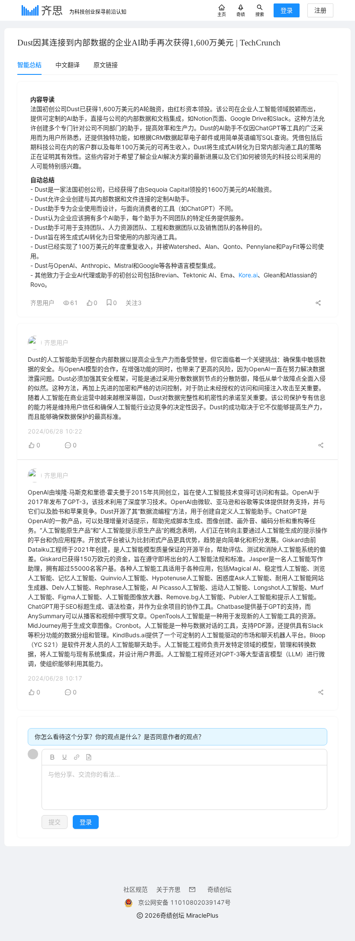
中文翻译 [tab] (67, 64)
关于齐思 (168, 889)
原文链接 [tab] (106, 64)
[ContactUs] (194, 889)
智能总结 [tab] (29, 64)
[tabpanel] (177, 460)
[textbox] (184, 787)
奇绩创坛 (219, 889)
